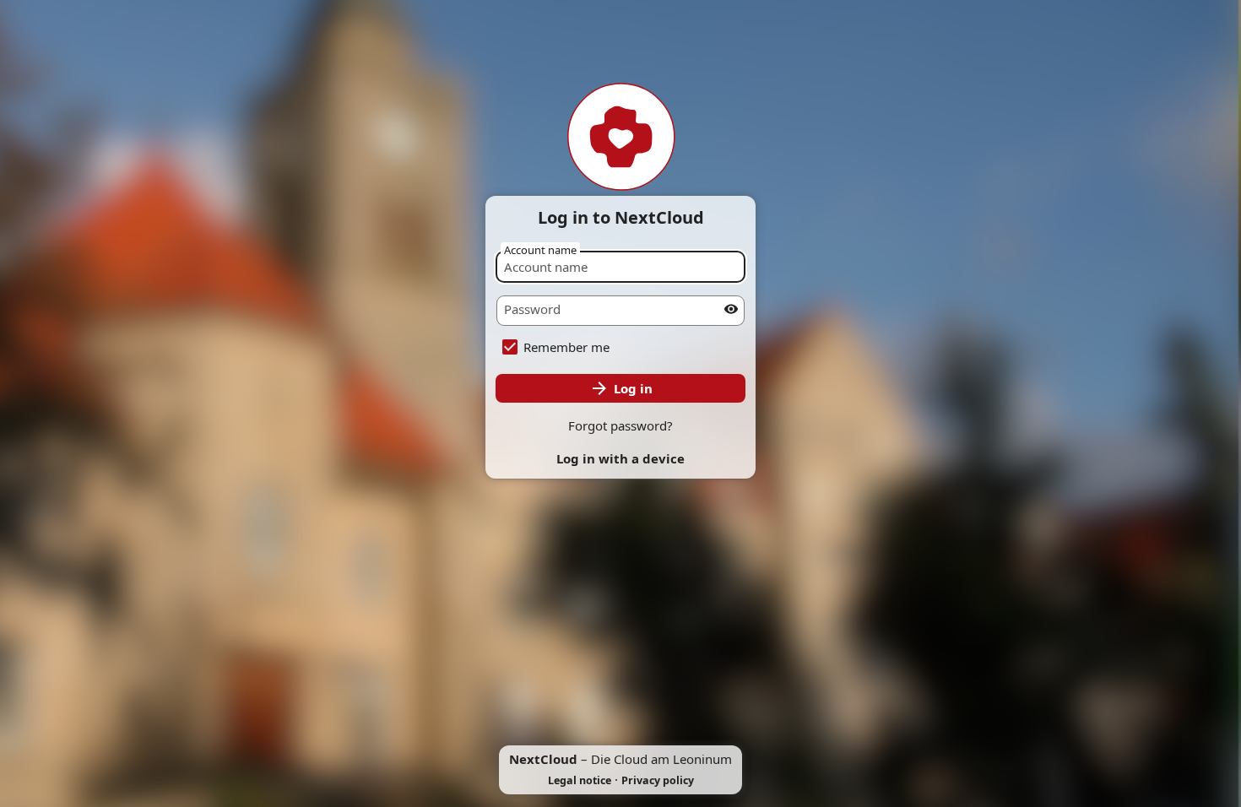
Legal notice (579, 780)
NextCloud (543, 758)
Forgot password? (620, 425)
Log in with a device (620, 458)
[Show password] (731, 309)
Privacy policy (657, 780)
